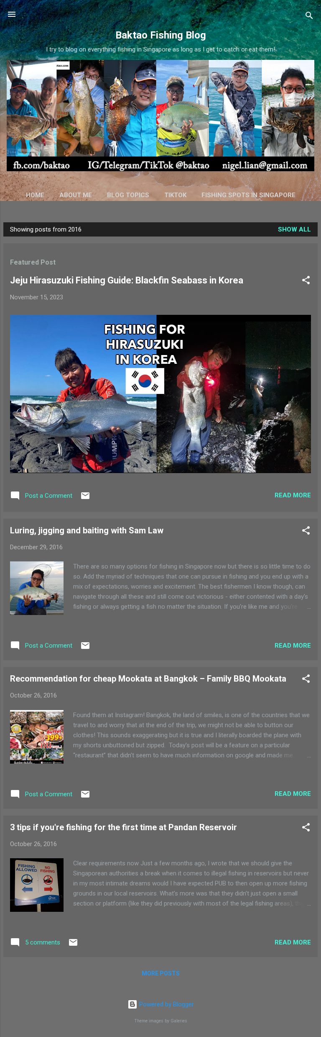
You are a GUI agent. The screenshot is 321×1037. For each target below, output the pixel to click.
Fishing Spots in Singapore (248, 195)
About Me (75, 195)
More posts (161, 973)
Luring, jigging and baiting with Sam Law (86, 530)
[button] (306, 281)
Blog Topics (128, 195)
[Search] (309, 17)
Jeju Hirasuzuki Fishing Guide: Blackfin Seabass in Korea (126, 280)
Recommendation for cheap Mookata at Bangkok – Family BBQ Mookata (148, 679)
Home (35, 195)
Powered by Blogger (166, 1004)
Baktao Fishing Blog (160, 35)
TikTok (175, 195)
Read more (293, 495)
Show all (294, 229)
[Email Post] (85, 498)
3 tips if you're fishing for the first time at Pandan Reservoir (123, 827)
